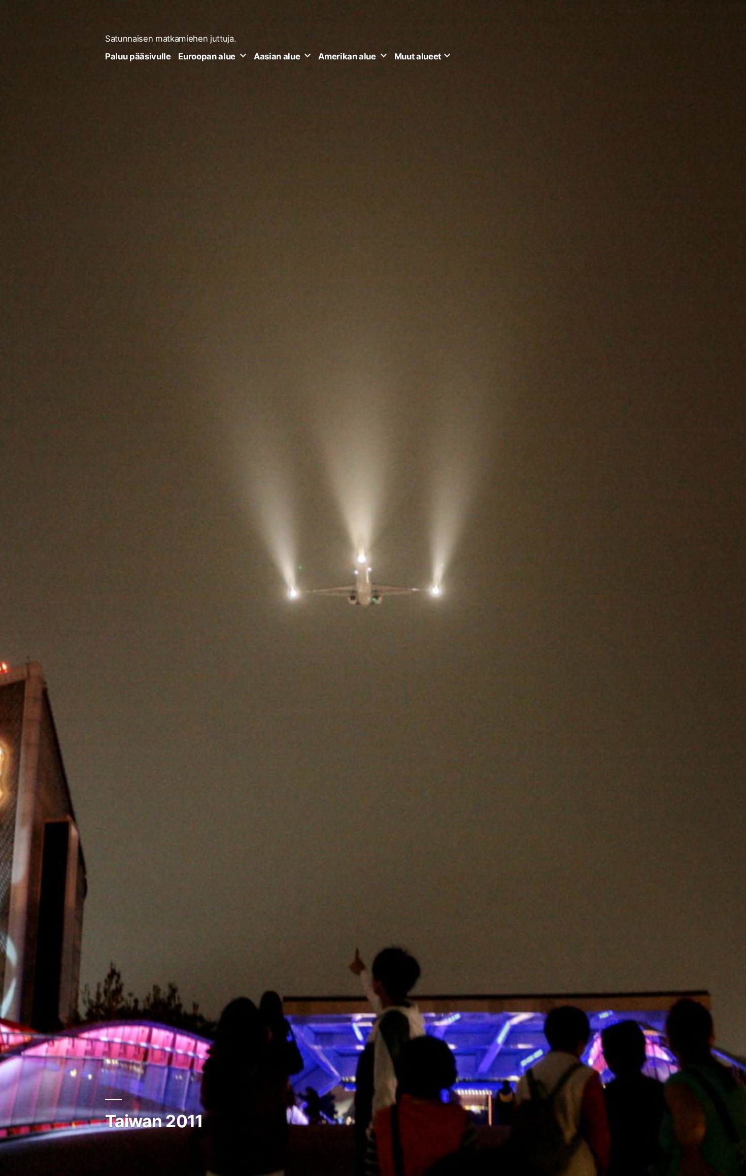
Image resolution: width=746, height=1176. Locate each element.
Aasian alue (277, 56)
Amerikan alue (347, 56)
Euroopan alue (206, 56)
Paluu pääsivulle (138, 56)
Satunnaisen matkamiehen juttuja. (170, 39)
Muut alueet (417, 56)
